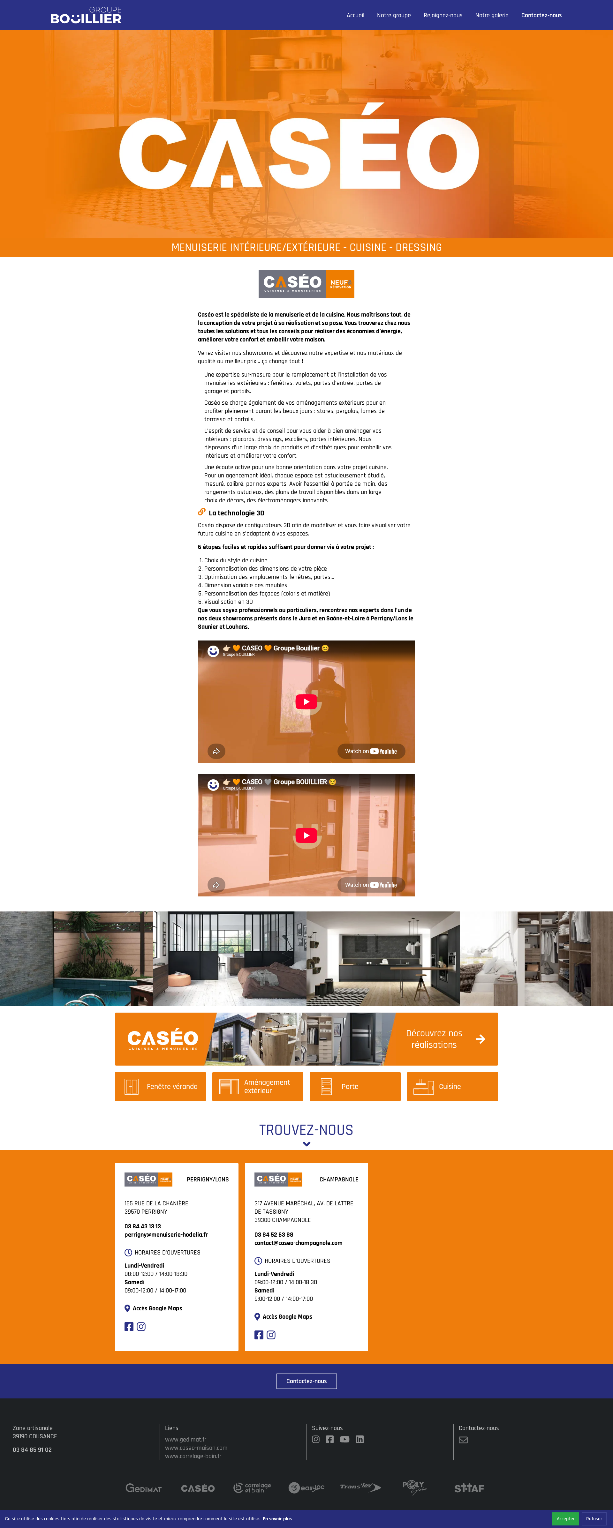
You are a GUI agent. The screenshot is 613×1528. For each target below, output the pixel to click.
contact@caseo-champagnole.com (298, 1243)
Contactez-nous (541, 15)
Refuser (594, 1519)
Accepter (566, 1519)
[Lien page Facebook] (129, 1329)
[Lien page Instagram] (141, 1329)
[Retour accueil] (86, 15)
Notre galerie (492, 15)
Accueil (355, 15)
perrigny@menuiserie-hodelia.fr (166, 1235)
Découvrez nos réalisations (434, 1039)
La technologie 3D (236, 513)
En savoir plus (277, 1519)
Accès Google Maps (157, 1308)
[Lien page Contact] (463, 1442)
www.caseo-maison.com (196, 1448)
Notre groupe (394, 15)
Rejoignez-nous (443, 15)
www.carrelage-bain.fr (193, 1456)
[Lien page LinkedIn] (360, 1440)
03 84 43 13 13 (143, 1226)
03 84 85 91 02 (32, 1450)
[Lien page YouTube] (345, 1440)
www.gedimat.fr (185, 1439)
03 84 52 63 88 (273, 1235)
